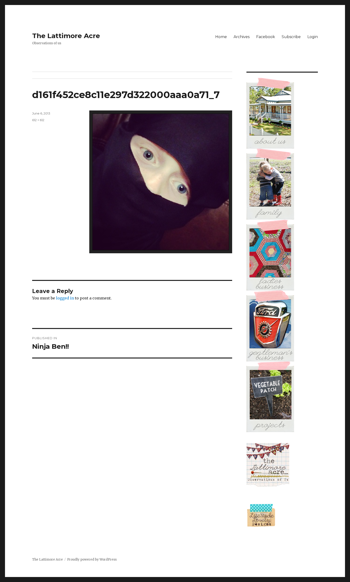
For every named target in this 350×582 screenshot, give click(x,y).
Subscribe (291, 37)
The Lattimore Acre (66, 36)
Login (312, 37)
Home (221, 37)
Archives (242, 37)
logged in (65, 298)
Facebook (265, 37)
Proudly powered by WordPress (92, 559)
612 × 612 (38, 120)
